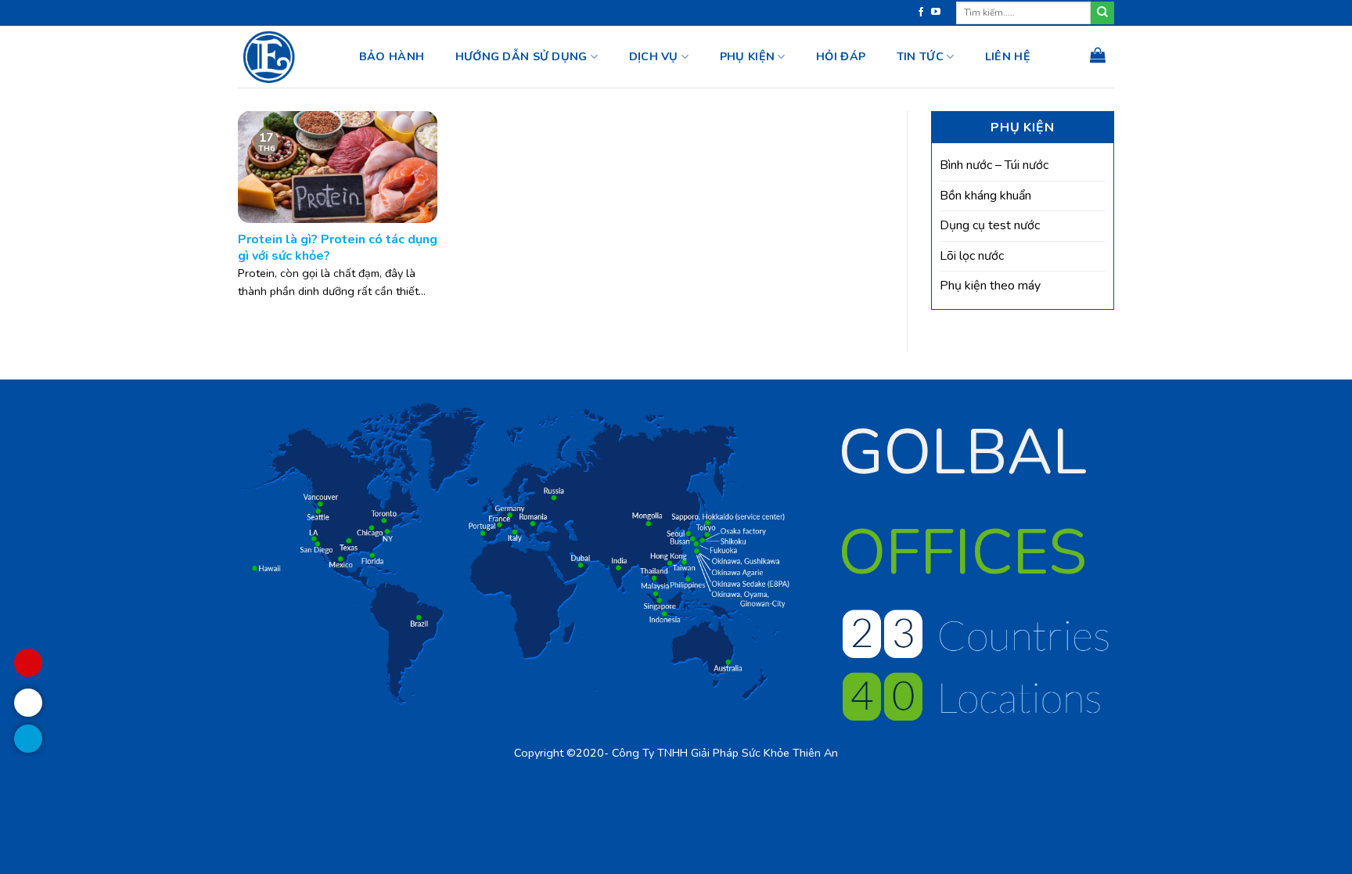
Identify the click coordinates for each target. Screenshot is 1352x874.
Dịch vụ (653, 56)
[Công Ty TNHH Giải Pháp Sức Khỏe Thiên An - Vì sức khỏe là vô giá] (282, 57)
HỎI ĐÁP (840, 56)
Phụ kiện (747, 56)
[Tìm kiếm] (1102, 13)
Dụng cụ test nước (990, 225)
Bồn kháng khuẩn (985, 195)
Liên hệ (1007, 56)
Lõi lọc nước (972, 255)
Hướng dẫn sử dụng (521, 56)
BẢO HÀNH (391, 56)
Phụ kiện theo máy (990, 285)
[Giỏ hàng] (1097, 54)
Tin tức (920, 56)
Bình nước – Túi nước (994, 165)
